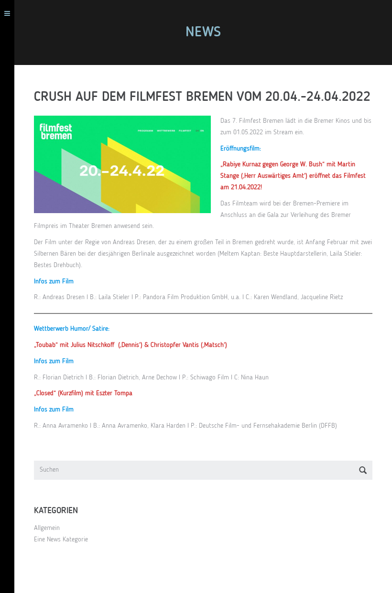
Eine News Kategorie (61, 539)
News (203, 32)
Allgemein (47, 528)
